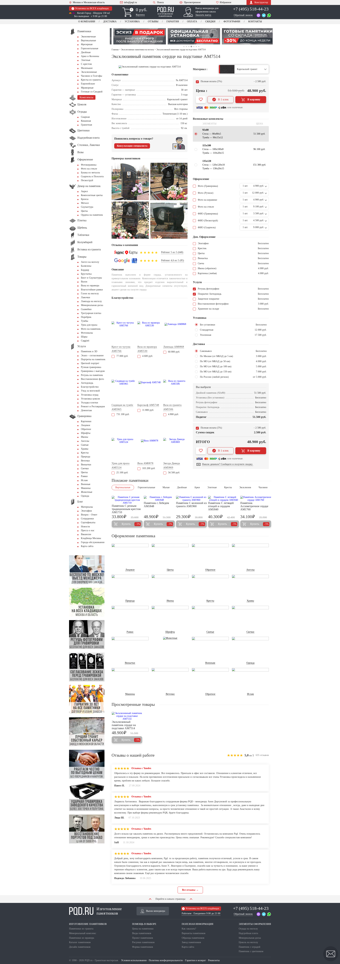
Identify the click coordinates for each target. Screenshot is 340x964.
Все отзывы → (190, 890)
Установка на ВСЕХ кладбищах (92, 8)
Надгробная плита (248, 933)
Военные (85, 484)
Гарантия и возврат (195, 960)
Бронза (84, 199)
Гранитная (86, 124)
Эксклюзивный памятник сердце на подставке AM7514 (124, 725)
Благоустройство (90, 386)
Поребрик (86, 317)
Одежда (85, 496)
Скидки (210, 21)
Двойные (86, 52)
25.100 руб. (122, 472)
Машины (85, 488)
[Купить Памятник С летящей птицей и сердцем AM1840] (223, 498)
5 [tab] (193, 46)
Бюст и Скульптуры (91, 277)
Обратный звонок (243, 15)
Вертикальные (88, 40)
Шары (84, 336)
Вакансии (86, 534)
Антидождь (87, 383)
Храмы (84, 448)
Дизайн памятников (79, 947)
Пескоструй (87, 180)
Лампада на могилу (91, 301)
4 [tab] (191, 46)
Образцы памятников (193, 938)
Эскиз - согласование (92, 355)
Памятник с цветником (251, 951)
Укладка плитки (89, 402)
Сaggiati (85, 340)
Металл (85, 203)
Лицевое (85, 425)
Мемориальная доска (92, 305)
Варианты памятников (193, 933)
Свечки (85, 468)
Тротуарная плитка (91, 313)
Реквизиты (214, 960)
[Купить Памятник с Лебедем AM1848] (159, 498)
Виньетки (86, 464)
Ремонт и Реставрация (93, 406)
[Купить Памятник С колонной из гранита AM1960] (191, 498)
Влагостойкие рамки (92, 289)
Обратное (86, 429)
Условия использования (133, 960)
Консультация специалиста (132, 145)
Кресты (85, 452)
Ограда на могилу (248, 928)
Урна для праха (89, 325)
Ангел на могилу (90, 262)
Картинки (86, 421)
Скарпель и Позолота (92, 176)
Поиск (160, 2)
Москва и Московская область (89, 2)
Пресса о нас (87, 530)
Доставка (110, 21)
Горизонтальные (89, 48)
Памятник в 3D (89, 351)
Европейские (88, 83)
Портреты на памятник (93, 359)
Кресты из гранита (91, 79)
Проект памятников (142, 938)
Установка (132, 21)
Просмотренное (192, 2)
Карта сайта (87, 546)
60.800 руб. (174, 351)
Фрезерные (87, 44)
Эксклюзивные (89, 72)
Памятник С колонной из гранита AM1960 (191, 504)
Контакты (255, 21)
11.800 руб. (148, 410)
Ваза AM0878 (145, 463)
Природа (85, 456)
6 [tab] (196, 46)
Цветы (84, 211)
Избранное (225, 2)
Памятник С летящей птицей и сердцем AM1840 (221, 506)
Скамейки (86, 309)
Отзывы (153, 21)
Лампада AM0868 (173, 346)
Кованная (86, 121)
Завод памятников (191, 942)
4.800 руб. (173, 414)
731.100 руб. (123, 414)
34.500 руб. (174, 472)
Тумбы (84, 321)
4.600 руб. (147, 356)
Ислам (84, 480)
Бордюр (85, 270)
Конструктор (261, 2)
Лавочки (85, 297)
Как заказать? (189, 928)
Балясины (86, 266)
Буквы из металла (90, 172)
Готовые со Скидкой (92, 91)
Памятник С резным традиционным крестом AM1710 (126, 509)
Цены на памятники (143, 928)
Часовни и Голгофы (91, 76)
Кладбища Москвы (91, 538)
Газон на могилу (90, 293)
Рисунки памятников (143, 942)
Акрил (84, 191)
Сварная (85, 117)
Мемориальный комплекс (82, 933)
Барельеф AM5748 (148, 405)
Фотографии (231, 21)
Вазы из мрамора (90, 285)
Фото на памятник (91, 329)
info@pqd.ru (130, 2)
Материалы (87, 507)
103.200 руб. (148, 468)
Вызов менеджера (155, 911)
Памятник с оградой (249, 947)
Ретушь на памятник (92, 375)
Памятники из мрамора (81, 938)
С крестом (86, 64)
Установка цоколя (90, 398)
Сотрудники (87, 518)
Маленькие (87, 68)
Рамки (84, 476)
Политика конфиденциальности (166, 960)
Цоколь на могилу (248, 942)
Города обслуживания (92, 542)
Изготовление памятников (109, 911)
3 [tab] (188, 46)
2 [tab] (186, 46)
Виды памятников (141, 933)
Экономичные (88, 36)
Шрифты (85, 433)
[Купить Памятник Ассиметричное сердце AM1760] (255, 498)
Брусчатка (86, 274)
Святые (85, 445)
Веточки (85, 460)
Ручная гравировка (91, 367)
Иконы (84, 437)
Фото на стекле (89, 168)
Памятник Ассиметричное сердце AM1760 (254, 506)
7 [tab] (198, 46)
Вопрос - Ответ (89, 514)
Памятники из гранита (81, 928)
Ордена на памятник (92, 215)
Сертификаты (88, 522)
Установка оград (89, 394)
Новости (85, 526)
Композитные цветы (92, 195)
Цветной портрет (90, 363)
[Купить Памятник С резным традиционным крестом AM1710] (127, 500)
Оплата (192, 21)
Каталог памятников (80, 942)
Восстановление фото (92, 379)
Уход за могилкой (90, 390)
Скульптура (87, 207)
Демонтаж (86, 410)
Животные (86, 492)
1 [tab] (184, 46)
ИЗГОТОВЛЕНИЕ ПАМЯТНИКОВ (88, 924)
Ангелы (85, 441)
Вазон (84, 281)
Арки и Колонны (90, 56)
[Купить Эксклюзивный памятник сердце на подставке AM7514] (127, 716)
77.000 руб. (122, 356)
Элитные (85, 60)
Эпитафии (86, 510)
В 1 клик (223, 99)
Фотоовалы (87, 332)
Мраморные (87, 87)
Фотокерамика (88, 164)
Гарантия (172, 21)
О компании (86, 21)
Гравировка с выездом (93, 371)
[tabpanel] (157, 36)
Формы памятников (142, 947)
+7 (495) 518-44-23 (251, 9)
